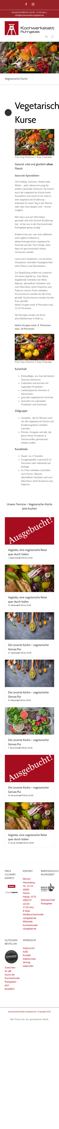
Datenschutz (29, 958)
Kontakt (27, 955)
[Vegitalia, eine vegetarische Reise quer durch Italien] (29, 531)
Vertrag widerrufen (28, 964)
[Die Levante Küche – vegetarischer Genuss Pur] (29, 626)
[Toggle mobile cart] (46, 36)
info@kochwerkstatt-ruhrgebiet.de (29, 15)
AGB (25, 951)
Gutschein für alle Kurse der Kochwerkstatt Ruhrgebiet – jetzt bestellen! (12, 978)
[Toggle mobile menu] (52, 36)
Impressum (29, 948)
